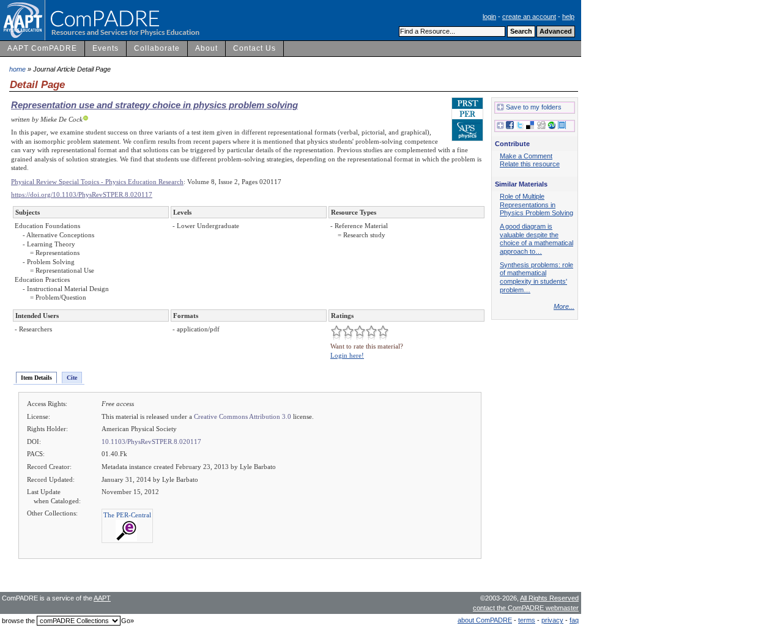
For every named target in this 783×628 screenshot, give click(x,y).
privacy (552, 620)
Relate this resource (530, 164)
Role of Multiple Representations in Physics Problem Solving (536, 204)
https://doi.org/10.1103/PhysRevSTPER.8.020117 (81, 194)
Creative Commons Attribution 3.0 (242, 416)
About (206, 48)
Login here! (347, 355)
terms (526, 620)
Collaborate (157, 48)
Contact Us (254, 48)
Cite (72, 377)
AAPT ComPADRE (42, 48)
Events (105, 48)
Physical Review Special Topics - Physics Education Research (97, 181)
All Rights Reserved (549, 598)
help (568, 16)
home (17, 69)
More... (564, 306)
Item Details (36, 377)
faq (574, 620)
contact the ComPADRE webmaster (526, 607)
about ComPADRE (485, 620)
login (489, 16)
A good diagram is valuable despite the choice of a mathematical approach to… (536, 239)
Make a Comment (526, 156)
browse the (18, 620)
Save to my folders (534, 107)
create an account (529, 16)
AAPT (102, 598)
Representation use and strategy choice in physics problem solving (154, 105)
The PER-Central (127, 515)
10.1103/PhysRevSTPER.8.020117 (151, 441)
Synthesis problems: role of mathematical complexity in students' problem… (536, 277)
